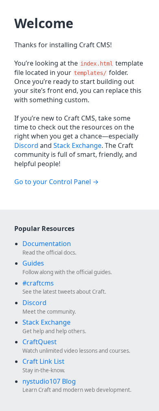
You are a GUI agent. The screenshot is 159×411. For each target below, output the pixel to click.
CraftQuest (39, 341)
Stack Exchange (77, 145)
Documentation (46, 243)
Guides (33, 263)
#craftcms (38, 283)
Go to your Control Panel (52, 181)
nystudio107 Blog (49, 381)
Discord (26, 145)
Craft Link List (43, 361)
